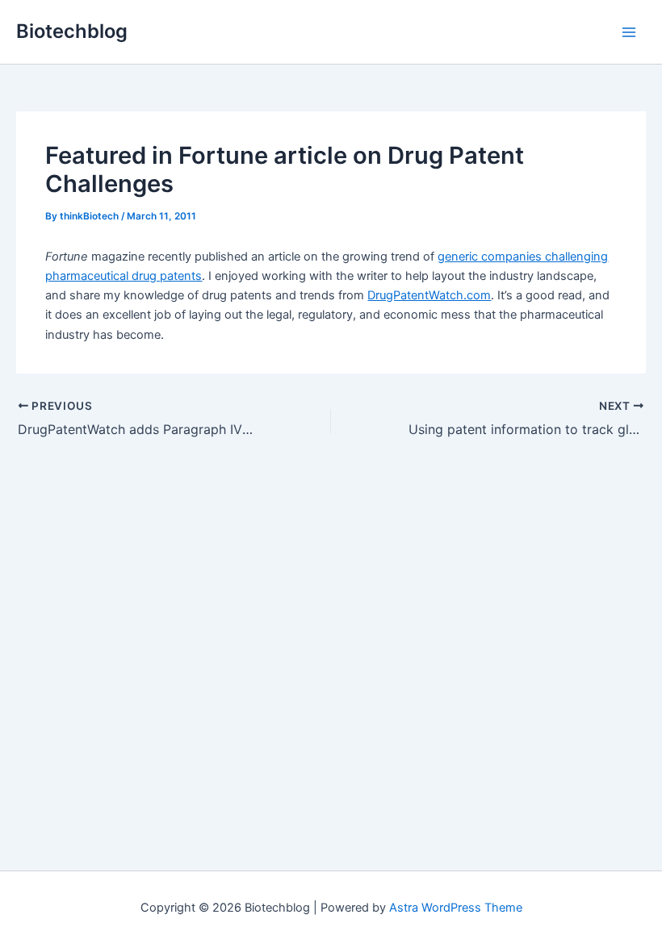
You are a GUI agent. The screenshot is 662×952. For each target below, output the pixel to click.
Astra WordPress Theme (455, 907)
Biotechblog (72, 31)
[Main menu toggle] (629, 32)
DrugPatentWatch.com (429, 295)
